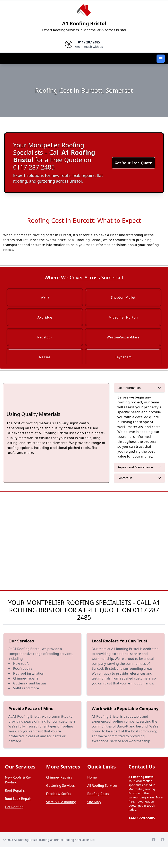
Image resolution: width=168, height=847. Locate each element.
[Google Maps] (163, 840)
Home (92, 777)
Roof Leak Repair (18, 798)
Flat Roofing (14, 807)
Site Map (94, 802)
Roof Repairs (15, 790)
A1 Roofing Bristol (84, 23)
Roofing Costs (98, 793)
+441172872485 (141, 817)
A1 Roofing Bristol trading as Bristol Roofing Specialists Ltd (54, 840)
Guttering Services (60, 785)
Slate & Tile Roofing (61, 802)
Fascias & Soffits (58, 793)
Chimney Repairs (59, 777)
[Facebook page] (154, 840)
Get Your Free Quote (133, 162)
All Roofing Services (102, 785)
